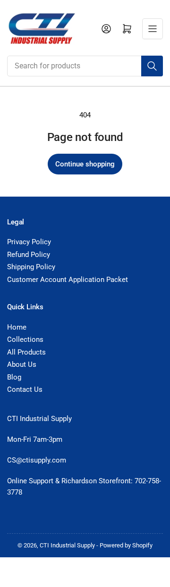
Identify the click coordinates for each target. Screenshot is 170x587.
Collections (25, 339)
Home (16, 327)
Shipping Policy (31, 267)
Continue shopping (85, 164)
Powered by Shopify (126, 545)
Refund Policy (28, 254)
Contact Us (24, 389)
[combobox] (85, 66)
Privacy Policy (29, 242)
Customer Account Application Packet (67, 279)
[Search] (152, 66)
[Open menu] (152, 28)
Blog (14, 377)
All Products (26, 352)
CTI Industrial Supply (67, 545)
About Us (21, 364)
